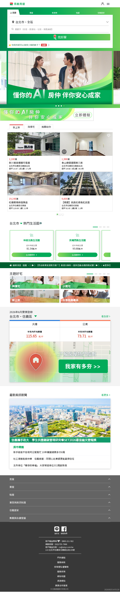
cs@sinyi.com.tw (66, 547)
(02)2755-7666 (61, 544)
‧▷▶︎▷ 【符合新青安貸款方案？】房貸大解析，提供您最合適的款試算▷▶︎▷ (56, 265)
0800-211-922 (67, 541)
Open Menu (108, 4)
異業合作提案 (61, 585)
